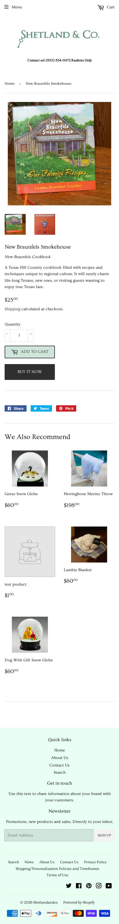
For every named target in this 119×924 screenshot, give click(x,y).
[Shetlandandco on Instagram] (99, 887)
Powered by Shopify (79, 902)
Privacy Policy (95, 862)
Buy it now (30, 372)
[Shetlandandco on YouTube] (109, 887)
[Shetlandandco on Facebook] (79, 887)
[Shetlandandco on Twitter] (69, 887)
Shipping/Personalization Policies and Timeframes (57, 869)
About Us (59, 758)
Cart (110, 7)
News (29, 862)
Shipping (12, 309)
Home (9, 84)
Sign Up (104, 835)
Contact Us (59, 765)
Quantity (13, 324)
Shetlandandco (45, 902)
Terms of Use (57, 875)
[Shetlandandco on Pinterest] (89, 887)
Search (60, 772)
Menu (17, 7)
